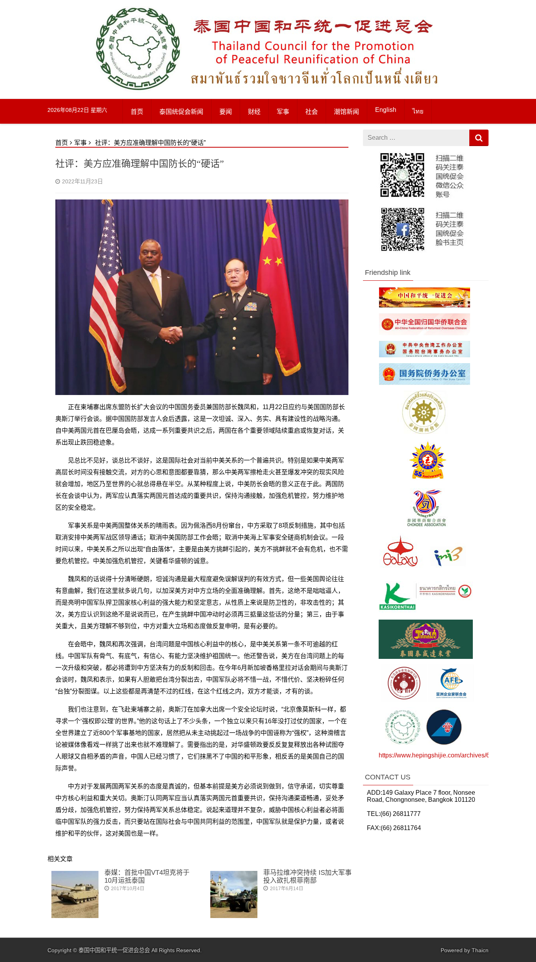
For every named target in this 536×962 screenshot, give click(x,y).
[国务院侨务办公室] (424, 383)
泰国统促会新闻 (181, 111)
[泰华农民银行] (426, 612)
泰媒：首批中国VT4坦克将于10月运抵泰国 (147, 876)
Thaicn (480, 950)
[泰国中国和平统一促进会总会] (137, 91)
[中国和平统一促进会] (424, 305)
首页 (137, 111)
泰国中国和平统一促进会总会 (114, 950)
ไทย (417, 111)
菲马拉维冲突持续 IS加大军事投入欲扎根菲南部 (307, 876)
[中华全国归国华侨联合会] (424, 333)
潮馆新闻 (346, 111)
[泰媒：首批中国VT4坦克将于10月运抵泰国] (74, 916)
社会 (311, 111)
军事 (283, 111)
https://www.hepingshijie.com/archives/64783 (441, 755)
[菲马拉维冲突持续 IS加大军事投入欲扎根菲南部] (233, 916)
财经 (254, 111)
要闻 (225, 111)
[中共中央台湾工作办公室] (424, 355)
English (385, 109)
